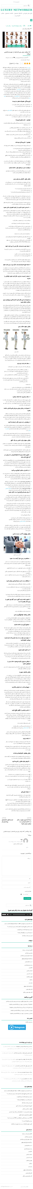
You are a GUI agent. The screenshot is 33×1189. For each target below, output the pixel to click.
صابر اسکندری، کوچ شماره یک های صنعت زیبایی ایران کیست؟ (19, 926)
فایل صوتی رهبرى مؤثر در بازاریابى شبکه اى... (22, 1053)
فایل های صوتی (29, 989)
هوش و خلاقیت (29, 977)
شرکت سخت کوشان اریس (26, 1079)
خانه (29, 25)
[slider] (4, 914)
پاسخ (27, 847)
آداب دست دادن (10, 57)
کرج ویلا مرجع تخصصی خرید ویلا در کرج (24, 1106)
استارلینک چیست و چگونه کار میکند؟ (24, 932)
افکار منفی (10, 110)
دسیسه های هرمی (28, 962)
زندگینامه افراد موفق (28, 986)
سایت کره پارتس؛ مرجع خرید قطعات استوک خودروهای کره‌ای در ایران (18, 923)
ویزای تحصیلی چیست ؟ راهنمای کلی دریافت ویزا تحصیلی (20, 1112)
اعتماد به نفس (8, 488)
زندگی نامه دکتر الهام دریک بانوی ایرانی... (23, 1059)
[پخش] (30, 914)
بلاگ (24, 25)
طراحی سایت (25, 1186)
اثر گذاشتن (17, 96)
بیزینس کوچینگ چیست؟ (27, 1121)
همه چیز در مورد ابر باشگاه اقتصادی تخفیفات (18, 1004)
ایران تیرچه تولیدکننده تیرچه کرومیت (24, 929)
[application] (16, 914)
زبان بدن (8, 25)
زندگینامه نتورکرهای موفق (27, 959)
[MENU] (31, 20)
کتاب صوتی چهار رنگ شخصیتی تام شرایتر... (23, 1066)
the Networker (10, 46)
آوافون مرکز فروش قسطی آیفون (25, 1115)
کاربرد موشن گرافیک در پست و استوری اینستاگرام (21, 1124)
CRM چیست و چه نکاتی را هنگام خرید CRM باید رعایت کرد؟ (19, 1118)
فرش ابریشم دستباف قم (27, 936)
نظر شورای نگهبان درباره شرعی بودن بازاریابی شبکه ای (17, 1001)
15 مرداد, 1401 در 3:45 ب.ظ (15, 841)
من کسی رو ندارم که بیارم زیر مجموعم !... (23, 1046)
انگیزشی (30, 968)
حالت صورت (26, 60)
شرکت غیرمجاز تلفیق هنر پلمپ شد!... (24, 1072)
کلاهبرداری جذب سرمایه (27, 950)
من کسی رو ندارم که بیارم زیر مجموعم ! (17, 1007)
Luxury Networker (16, 10)
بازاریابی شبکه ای (28, 953)
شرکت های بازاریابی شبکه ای (26, 955)
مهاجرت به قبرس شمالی (27, 1109)
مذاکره (31, 980)
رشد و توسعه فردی (17, 25)
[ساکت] (8, 914)
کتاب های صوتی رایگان (27, 992)
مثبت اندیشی (29, 974)
